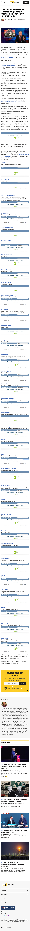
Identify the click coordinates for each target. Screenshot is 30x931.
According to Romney (7, 57)
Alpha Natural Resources (8, 195)
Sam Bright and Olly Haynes (8, 803)
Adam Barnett (6, 770)
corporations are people (8, 65)
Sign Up (22, 683)
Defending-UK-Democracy (11, 807)
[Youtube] (6, 915)
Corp (3, 162)
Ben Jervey (9, 19)
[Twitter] (4, 915)
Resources (5, 179)
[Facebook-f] (2, 915)
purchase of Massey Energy (8, 198)
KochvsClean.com (6, 709)
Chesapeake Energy (6, 254)
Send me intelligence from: (7, 688)
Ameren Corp (4, 213)
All (13, 686)
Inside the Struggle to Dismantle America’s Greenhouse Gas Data (13, 865)
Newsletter (4, 913)
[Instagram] (8, 915)
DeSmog (16, 2)
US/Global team (15, 688)
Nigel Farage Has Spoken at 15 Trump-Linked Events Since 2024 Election (13, 766)
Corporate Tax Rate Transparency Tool (11, 101)
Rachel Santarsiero (7, 868)
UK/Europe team (15, 690)
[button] (15, 890)
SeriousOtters (8, 927)
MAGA (6, 776)
